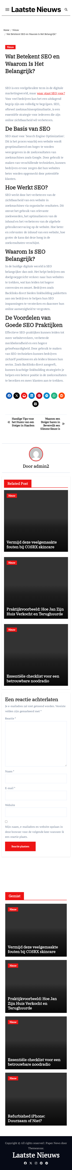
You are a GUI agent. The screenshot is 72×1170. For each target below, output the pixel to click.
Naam (9, 771)
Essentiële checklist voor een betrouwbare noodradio (33, 678)
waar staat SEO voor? (51, 93)
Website (10, 805)
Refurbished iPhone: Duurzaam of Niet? (26, 1118)
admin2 (41, 466)
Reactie (10, 718)
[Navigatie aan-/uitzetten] (7, 9)
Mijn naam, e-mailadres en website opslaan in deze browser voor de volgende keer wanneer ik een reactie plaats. (34, 832)
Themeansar (35, 1148)
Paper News (53, 1143)
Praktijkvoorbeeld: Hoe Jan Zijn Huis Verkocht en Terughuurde (35, 611)
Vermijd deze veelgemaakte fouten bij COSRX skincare (32, 544)
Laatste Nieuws (36, 9)
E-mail (10, 788)
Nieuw (10, 47)
